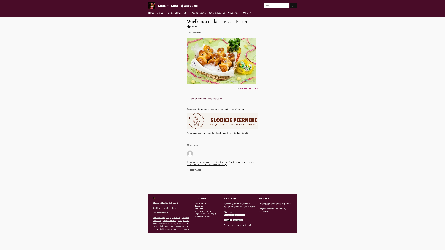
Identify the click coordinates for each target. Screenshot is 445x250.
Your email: (229, 212)
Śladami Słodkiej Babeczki (178, 6)
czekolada (185, 218)
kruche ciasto (164, 223)
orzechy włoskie (175, 226)
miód (161, 226)
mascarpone (182, 223)
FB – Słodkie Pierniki (238, 133)
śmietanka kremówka (181, 229)
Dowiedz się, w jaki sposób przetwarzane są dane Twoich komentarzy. (220, 163)
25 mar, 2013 (190, 32)
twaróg (185, 226)
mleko (166, 226)
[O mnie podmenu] (164, 13)
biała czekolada (159, 218)
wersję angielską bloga (280, 204)
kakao (186, 220)
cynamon (176, 217)
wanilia (155, 229)
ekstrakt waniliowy (169, 221)
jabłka (180, 221)
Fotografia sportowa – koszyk (270, 209)
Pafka (199, 32)
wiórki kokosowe (165, 229)
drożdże (157, 220)
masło (155, 226)
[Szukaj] (293, 5)
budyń (168, 218)
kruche (155, 224)
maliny (173, 224)
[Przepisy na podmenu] (239, 13)
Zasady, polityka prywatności (237, 225)
